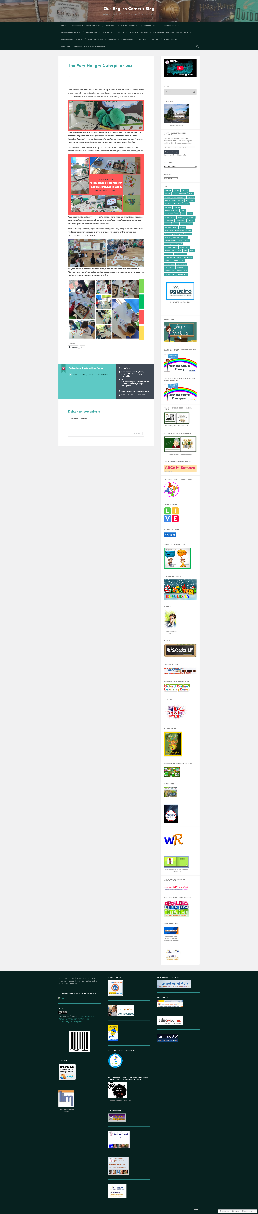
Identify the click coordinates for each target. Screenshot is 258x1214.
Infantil (183, 210)
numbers (167, 224)
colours (167, 197)
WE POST (155, 39)
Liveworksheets (180, 220)
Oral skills (168, 227)
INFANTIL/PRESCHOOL (70, 33)
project (174, 234)
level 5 (173, 217)
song (180, 240)
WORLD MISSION (170, 257)
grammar (168, 207)
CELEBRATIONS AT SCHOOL (72, 39)
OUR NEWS (110, 26)
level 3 (190, 214)
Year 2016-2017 (169, 264)
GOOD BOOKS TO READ (139, 33)
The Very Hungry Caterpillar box (100, 66)
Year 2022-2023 (170, 271)
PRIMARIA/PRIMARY (171, 26)
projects (181, 234)
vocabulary (168, 254)
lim (185, 217)
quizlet (189, 234)
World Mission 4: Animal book (133, 395)
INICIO (63, 26)
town (174, 250)
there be (167, 250)
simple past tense (170, 240)
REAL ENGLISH (91, 33)
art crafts (185, 190)
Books (175, 194)
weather (177, 254)
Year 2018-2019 (181, 264)
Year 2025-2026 (182, 274)
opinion (175, 224)
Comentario (136, 433)
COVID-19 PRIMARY (171, 39)
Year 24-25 (168, 261)
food (174, 200)
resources (176, 237)
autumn (167, 194)
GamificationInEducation (173, 204)
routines (183, 237)
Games (180, 200)
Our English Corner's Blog (129, 9)
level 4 (167, 217)
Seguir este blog (171, 152)
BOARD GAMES (127, 39)
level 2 (183, 214)
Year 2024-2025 (170, 274)
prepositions (169, 230)
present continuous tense (183, 230)
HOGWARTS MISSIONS (171, 210)
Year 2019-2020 (169, 267)
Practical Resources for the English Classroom (83, 46)
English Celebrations (178, 197)
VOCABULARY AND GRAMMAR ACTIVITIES (169, 33)
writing (179, 257)
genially (186, 204)
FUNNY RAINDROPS (95, 39)
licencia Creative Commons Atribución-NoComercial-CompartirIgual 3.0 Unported (76, 1019)
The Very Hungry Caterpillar (131, 375)
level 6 (180, 217)
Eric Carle (123, 380)
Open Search (198, 46)
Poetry (175, 227)
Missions (191, 220)
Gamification (190, 200)
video (185, 250)
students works (184, 247)
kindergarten (132, 381)
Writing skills (188, 257)
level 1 (177, 214)
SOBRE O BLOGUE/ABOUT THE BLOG (86, 26)
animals (176, 190)
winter (184, 254)
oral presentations (186, 224)
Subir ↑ (197, 1209)
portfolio (182, 227)
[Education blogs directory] (67, 1080)
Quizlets (142, 39)
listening (191, 217)
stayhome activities (171, 247)
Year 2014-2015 (179, 261)
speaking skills (177, 244)
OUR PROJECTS (150, 26)
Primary (167, 234)
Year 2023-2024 (182, 271)
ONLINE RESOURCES (129, 26)
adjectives (168, 190)
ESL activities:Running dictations (135, 391)
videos (192, 250)
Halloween (177, 207)
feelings (167, 200)
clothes (191, 194)
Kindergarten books (129, 372)
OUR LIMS (112, 39)
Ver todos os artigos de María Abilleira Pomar (90, 374)
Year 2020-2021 (181, 267)
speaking (168, 244)
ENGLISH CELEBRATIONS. (112, 33)
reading (167, 237)
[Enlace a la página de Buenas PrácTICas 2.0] (115, 995)
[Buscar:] (180, 92)
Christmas (182, 194)
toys (179, 250)
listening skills (169, 220)
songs (187, 240)
